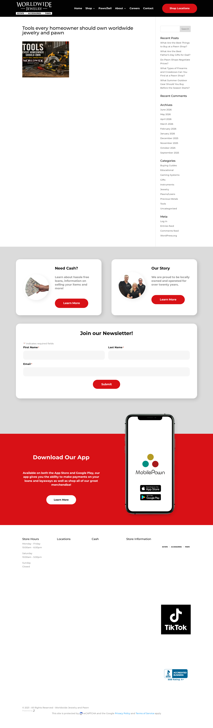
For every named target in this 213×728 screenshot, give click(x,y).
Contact (148, 8)
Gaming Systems (169, 175)
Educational (167, 170)
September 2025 (169, 152)
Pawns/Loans (167, 194)
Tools (163, 203)
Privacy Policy (122, 713)
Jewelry (164, 189)
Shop (88, 8)
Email (27, 364)
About (119, 8)
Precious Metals (169, 199)
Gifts (162, 179)
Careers (135, 8)
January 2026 (167, 133)
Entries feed (167, 226)
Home (78, 8)
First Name (31, 347)
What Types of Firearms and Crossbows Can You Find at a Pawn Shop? (173, 72)
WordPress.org (168, 235)
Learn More (71, 303)
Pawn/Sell (105, 8)
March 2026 (166, 124)
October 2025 (167, 148)
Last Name (116, 347)
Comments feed (169, 230)
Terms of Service (145, 713)
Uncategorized (168, 208)
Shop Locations (180, 8)
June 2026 (166, 109)
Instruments (167, 184)
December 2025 (169, 138)
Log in (163, 221)
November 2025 (169, 143)
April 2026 (166, 119)
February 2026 (168, 128)
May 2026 (165, 114)
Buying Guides (168, 165)
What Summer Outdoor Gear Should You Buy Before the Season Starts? (175, 84)
